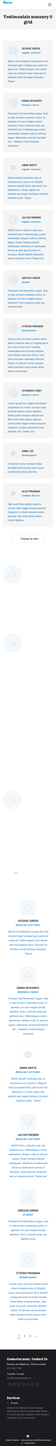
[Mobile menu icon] (50, 5)
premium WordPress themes (38, 1440)
